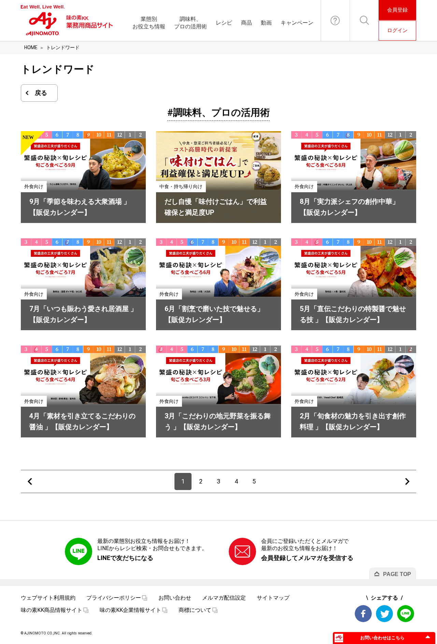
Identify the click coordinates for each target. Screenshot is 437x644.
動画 (266, 22)
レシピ (224, 22)
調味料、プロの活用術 (190, 23)
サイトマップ (273, 597)
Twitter (384, 613)
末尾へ (407, 481)
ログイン (397, 30)
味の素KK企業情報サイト (130, 610)
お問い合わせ (335, 20)
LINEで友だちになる (125, 557)
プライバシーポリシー (113, 597)
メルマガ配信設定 (224, 597)
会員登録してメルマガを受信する (307, 557)
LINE (405, 613)
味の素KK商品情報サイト (51, 610)
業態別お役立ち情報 (148, 23)
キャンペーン (297, 22)
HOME (31, 47)
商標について (195, 610)
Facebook (363, 613)
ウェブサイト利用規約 (48, 597)
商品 (246, 22)
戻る (41, 92)
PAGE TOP (397, 574)
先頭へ (29, 481)
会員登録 (397, 10)
